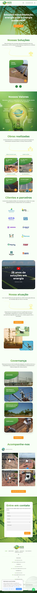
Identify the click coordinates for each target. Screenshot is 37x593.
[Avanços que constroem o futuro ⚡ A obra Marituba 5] (27, 461)
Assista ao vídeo (18, 281)
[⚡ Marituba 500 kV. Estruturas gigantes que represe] (10, 478)
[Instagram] (34, 2)
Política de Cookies (17, 586)
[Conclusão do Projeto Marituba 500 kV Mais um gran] (10, 461)
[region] (12, 585)
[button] (16, 86)
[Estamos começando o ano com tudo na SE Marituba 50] (27, 478)
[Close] (22, 580)
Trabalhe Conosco (19, 552)
